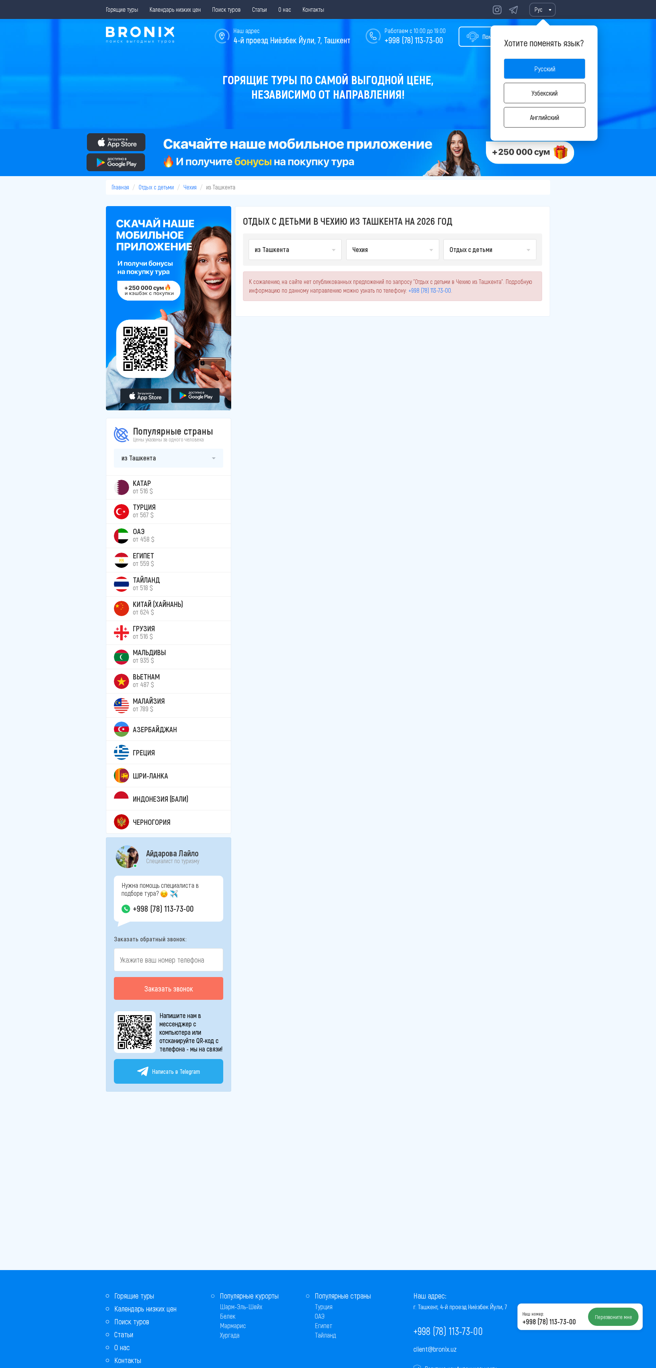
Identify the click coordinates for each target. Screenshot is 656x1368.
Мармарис (233, 1325)
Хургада (230, 1335)
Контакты (313, 9)
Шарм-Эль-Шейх (241, 1306)
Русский (544, 69)
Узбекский (544, 93)
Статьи (259, 9)
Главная (120, 187)
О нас (284, 9)
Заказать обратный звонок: (150, 938)
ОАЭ (320, 1316)
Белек (227, 1316)
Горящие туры (122, 9)
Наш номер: (533, 1313)
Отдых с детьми (156, 187)
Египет (324, 1325)
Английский (544, 117)
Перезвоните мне (613, 1316)
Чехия (190, 187)
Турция (324, 1306)
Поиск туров (226, 9)
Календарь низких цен (175, 9)
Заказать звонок (168, 988)
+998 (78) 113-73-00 (414, 40)
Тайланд (325, 1335)
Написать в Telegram (176, 1071)
